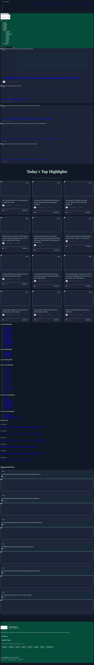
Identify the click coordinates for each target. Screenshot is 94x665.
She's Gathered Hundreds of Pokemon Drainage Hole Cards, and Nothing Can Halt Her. (27, 118)
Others (7, 37)
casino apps (5, 398)
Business (5, 25)
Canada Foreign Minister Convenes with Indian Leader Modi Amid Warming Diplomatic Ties (22, 427)
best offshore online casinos (9, 416)
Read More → (25, 210)
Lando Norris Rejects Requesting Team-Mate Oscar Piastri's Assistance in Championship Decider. (23, 440)
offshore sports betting (8, 339)
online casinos (6, 328)
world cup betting (7, 355)
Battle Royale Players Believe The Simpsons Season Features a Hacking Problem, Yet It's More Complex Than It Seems (15, 238)
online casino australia (8, 407)
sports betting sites (7, 381)
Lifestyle (8, 35)
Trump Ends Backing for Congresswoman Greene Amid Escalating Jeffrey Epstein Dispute (22, 433)
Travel (7, 42)
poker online (6, 373)
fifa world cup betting (8, 346)
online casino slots (7, 335)
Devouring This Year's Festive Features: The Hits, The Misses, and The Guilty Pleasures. (43, 4)
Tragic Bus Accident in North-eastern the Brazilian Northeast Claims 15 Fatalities (24, 159)
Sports (7, 40)
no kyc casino (6, 333)
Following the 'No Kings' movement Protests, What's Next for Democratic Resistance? (76, 202)
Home (4, 22)
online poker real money (8, 334)
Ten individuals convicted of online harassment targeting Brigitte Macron (41, 77)
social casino (6, 400)
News (7, 36)
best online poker (7, 378)
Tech (7, 41)
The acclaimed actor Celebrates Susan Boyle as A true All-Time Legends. (17, 460)
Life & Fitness (9, 33)
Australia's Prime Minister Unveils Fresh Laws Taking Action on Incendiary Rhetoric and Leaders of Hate (47, 276)
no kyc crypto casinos (8, 383)
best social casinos (7, 357)
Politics (7, 38)
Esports (5, 26)
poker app (5, 345)
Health (7, 32)
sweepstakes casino (7, 331)
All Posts (5, 23)
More (4, 30)
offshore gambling (7, 406)
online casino (6, 336)
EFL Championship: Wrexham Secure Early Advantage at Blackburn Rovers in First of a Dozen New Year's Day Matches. (78, 276)
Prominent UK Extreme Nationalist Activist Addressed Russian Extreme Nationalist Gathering (46, 202)
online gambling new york (9, 388)
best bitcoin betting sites (8, 341)
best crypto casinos (7, 387)
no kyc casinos (6, 370)
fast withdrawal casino (8, 377)
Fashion (5, 27)
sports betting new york (8, 375)
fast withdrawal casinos (8, 343)
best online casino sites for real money (11, 417)
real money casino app (8, 403)
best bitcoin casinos (7, 352)
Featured (5, 28)
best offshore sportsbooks (8, 329)
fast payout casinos (7, 372)
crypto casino (6, 326)
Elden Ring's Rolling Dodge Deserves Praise (14, 99)
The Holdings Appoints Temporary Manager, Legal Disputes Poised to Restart (19, 446)
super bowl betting (7, 405)
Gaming (8, 31)
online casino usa (7, 353)
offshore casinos (6, 368)
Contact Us (5, 43)
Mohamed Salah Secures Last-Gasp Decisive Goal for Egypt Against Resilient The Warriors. (22, 453)
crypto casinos (6, 330)
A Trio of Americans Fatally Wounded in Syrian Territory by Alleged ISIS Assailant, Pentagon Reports (29, 138)
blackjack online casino (8, 386)
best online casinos (7, 362)
